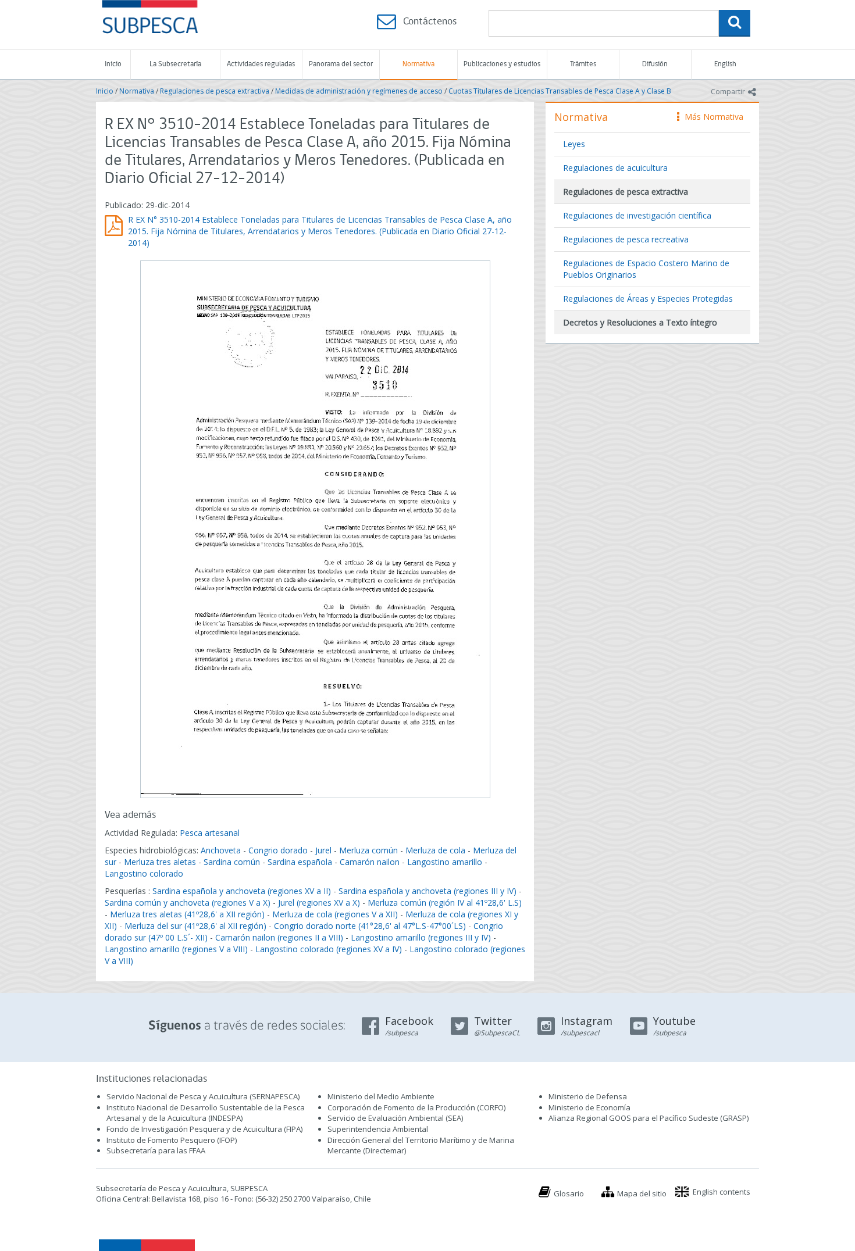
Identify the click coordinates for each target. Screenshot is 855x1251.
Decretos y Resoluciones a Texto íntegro (640, 322)
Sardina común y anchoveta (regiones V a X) (187, 902)
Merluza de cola (435, 850)
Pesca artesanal (210, 832)
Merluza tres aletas (160, 861)
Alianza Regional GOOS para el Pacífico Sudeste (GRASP (647, 1118)
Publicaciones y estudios (502, 64)
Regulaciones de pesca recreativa (626, 239)
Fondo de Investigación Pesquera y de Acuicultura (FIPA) (204, 1129)
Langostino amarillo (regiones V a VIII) (176, 949)
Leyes (574, 143)
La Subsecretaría (175, 64)
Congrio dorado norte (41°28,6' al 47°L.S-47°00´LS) (370, 925)
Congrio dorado (278, 850)
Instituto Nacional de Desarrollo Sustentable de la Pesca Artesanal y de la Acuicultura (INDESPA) (205, 1113)
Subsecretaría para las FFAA (155, 1150)
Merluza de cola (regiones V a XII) (335, 914)
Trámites (583, 64)
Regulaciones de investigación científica (637, 215)
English (725, 64)
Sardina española (300, 861)
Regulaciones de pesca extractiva (214, 91)
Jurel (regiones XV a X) (319, 902)
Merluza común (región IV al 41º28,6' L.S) (445, 902)
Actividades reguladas (261, 64)
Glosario (569, 1193)
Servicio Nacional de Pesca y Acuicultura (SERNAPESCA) (203, 1096)
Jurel (323, 850)
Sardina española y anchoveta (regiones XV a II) (241, 890)
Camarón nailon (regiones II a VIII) (279, 937)
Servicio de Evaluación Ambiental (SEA (394, 1118)
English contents (721, 1191)
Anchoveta (221, 850)
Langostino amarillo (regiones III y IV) (421, 937)
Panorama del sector (341, 64)
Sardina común (232, 861)
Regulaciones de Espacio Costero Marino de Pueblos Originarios (646, 269)
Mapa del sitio (642, 1193)
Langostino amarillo (444, 861)
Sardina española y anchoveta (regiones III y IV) (427, 890)
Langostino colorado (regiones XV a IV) (328, 949)
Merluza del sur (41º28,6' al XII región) (195, 925)
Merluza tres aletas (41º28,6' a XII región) (187, 914)
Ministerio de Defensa (587, 1096)
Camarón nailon (371, 861)
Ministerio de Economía (589, 1107)
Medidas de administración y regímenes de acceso (359, 91)
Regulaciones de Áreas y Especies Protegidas (648, 298)
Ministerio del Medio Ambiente (380, 1096)
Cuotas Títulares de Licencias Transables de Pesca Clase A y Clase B (559, 91)
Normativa (418, 64)
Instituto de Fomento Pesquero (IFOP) (171, 1140)
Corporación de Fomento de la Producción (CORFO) (416, 1107)
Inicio (113, 64)
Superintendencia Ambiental (377, 1129)
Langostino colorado (144, 873)
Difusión (655, 64)
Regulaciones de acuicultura (615, 167)
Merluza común (368, 850)
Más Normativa (711, 116)
